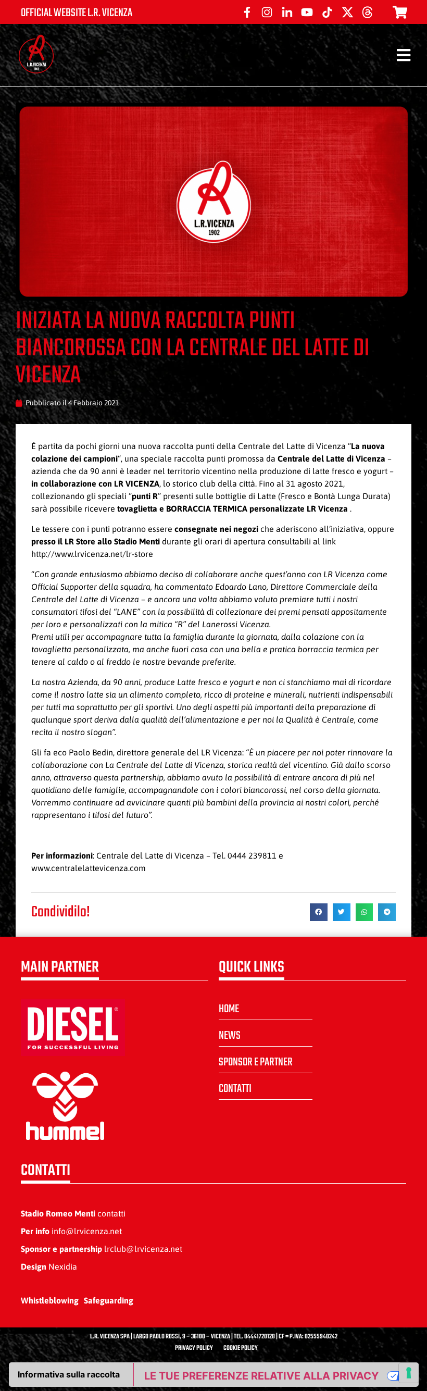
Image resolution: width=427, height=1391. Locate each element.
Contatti (235, 1089)
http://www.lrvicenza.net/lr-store (92, 553)
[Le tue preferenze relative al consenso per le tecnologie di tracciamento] (409, 1373)
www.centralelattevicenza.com (88, 868)
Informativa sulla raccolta (69, 1374)
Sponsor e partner (256, 1062)
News (230, 1036)
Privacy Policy (194, 1348)
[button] (319, 912)
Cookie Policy (240, 1348)
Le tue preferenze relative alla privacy (261, 1376)
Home (229, 1009)
